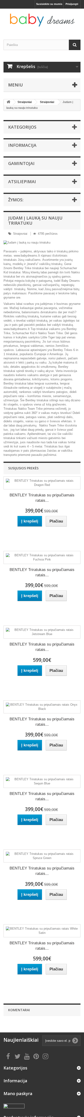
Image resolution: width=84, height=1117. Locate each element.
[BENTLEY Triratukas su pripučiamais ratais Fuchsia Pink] (42, 557)
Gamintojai (21, 163)
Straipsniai (25, 102)
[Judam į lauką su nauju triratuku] (42, 243)
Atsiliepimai (22, 181)
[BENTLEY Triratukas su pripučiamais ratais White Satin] (42, 931)
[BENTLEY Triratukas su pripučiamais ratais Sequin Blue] (42, 781)
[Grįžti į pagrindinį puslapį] (8, 102)
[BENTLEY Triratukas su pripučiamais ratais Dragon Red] (42, 483)
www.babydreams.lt (27, 255)
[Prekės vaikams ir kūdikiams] (42, 20)
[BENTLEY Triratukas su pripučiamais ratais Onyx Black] (42, 707)
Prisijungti (72, 4)
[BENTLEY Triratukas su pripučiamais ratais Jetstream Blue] (42, 632)
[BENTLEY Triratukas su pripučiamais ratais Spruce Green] (42, 856)
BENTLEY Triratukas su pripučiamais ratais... (42, 498)
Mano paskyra (18, 1093)
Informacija (22, 145)
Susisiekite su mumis (49, 4)
